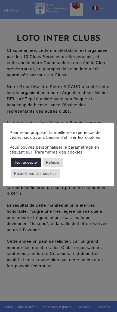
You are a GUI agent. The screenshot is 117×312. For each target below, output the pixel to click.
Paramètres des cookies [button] (35, 174)
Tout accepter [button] (26, 162)
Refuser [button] (53, 162)
